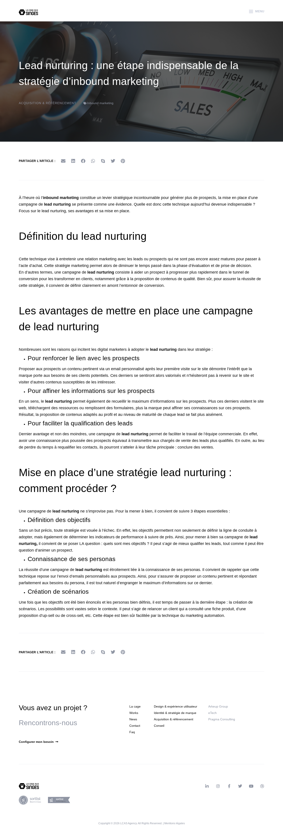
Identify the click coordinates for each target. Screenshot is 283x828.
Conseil (159, 725)
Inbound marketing (100, 103)
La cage (135, 706)
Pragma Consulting (221, 719)
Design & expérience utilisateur (175, 706)
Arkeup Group (218, 706)
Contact (134, 725)
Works (133, 713)
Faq (132, 732)
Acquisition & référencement (47, 103)
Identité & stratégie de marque (175, 713)
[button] (63, 161)
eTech (212, 713)
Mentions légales (174, 823)
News (133, 719)
